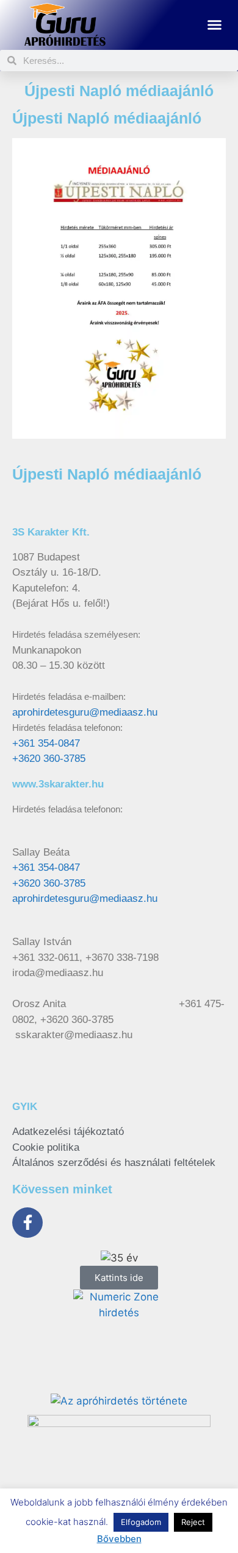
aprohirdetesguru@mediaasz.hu (84, 712)
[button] (214, 25)
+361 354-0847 (46, 743)
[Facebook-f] (27, 1222)
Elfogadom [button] (141, 1522)
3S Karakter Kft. (51, 532)
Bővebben (119, 1538)
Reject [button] (193, 1522)
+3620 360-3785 (48, 758)
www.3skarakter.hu (58, 784)
